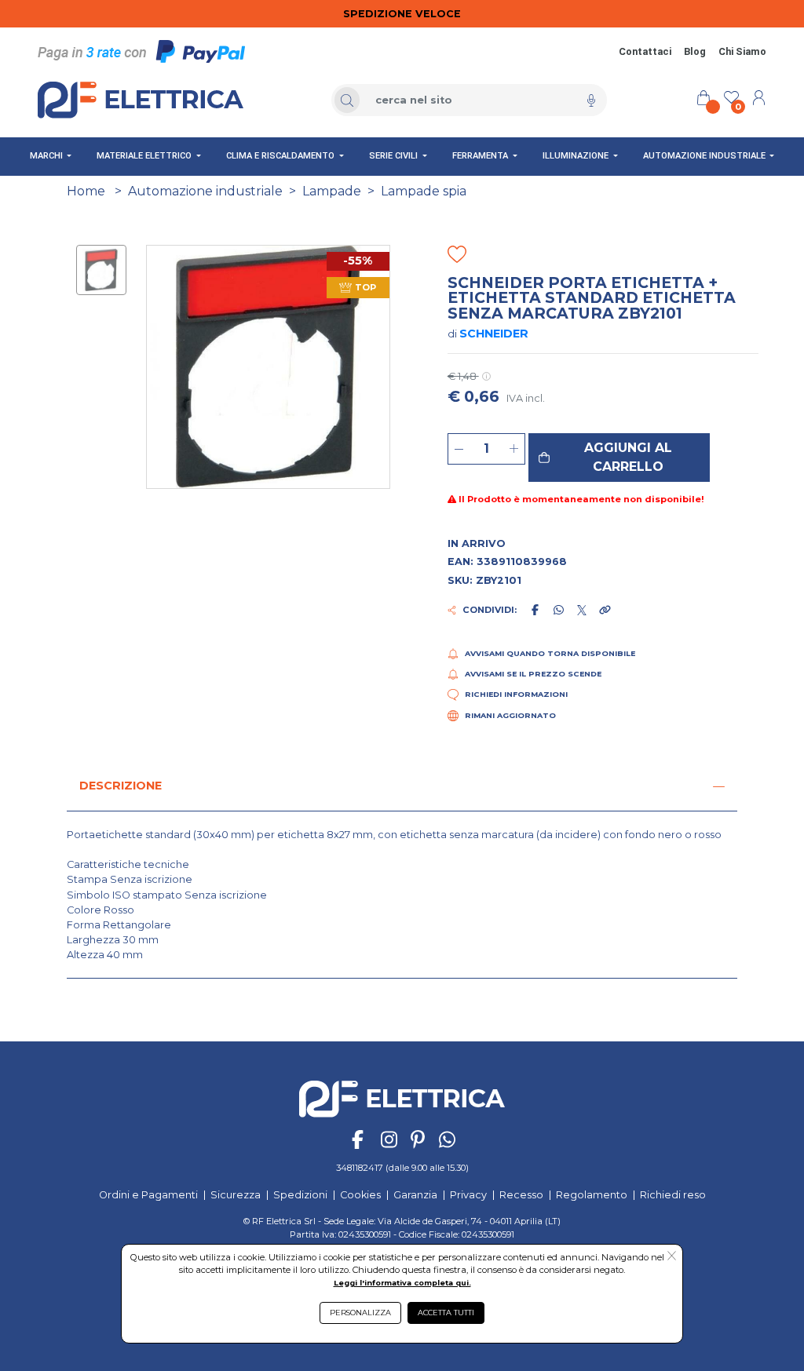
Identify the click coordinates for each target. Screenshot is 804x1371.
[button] (619, 457)
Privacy (468, 1195)
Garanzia (415, 1195)
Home (86, 191)
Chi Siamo (742, 51)
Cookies (360, 1195)
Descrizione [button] (120, 785)
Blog (695, 51)
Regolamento (591, 1195)
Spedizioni (300, 1195)
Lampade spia (423, 191)
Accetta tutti (446, 1312)
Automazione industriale (205, 191)
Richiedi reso (673, 1195)
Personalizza (360, 1312)
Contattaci (645, 51)
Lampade (331, 191)
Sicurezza (235, 1195)
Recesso (521, 1195)
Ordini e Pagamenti (148, 1195)
